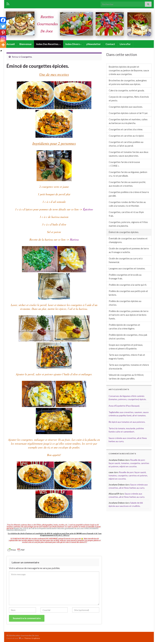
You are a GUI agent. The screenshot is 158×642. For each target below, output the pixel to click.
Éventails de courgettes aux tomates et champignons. (128, 240)
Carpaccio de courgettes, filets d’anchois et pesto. (129, 98)
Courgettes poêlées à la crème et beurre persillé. (129, 194)
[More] (3, 45)
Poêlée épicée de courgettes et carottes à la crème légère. (124, 327)
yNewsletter (93, 44)
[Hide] (1, 51)
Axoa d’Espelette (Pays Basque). (124, 405)
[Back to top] (151, 635)
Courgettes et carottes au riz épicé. (126, 135)
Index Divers (72, 44)
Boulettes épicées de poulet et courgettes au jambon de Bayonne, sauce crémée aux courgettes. (129, 70)
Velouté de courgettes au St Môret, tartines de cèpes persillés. (126, 377)
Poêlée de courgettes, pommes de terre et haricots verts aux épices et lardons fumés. (128, 315)
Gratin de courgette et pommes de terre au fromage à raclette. (129, 250)
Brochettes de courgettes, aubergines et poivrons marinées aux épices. (128, 82)
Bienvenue (25, 44)
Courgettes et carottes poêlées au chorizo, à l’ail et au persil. (126, 144)
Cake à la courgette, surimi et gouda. (126, 90)
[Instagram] (3, 39)
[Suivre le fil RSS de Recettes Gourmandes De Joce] (7, 3)
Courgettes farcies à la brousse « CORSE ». (124, 164)
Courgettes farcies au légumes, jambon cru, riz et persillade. (128, 174)
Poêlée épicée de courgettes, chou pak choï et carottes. (128, 337)
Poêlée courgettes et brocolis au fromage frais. (125, 276)
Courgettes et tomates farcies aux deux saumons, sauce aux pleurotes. (128, 154)
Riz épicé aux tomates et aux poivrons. (127, 422)
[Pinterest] (3, 32)
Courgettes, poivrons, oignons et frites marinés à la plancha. (128, 224)
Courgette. (26, 56)
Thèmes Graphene (32, 638)
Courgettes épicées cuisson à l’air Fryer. (128, 113)
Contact (110, 44)
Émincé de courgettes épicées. (124, 232)
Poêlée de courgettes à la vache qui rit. (128, 285)
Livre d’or (125, 44)
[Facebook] (3, 20)
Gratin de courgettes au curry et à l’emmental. (125, 260)
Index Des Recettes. (47, 44)
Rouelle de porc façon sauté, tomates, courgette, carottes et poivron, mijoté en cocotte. (129, 463)
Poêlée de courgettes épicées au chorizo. (125, 303)
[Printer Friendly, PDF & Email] (16, 549)
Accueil (10, 44)
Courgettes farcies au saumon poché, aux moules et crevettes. (127, 184)
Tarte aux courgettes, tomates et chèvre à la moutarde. (129, 367)
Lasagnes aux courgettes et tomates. (127, 268)
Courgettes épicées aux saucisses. (126, 106)
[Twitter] (3, 26)
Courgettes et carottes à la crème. (126, 129)
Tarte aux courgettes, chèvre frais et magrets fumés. (127, 357)
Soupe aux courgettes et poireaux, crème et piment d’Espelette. (126, 347)
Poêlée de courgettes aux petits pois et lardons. (128, 293)
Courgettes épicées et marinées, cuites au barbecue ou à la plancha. (128, 121)
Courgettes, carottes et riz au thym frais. (126, 214)
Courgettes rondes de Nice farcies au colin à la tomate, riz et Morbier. (127, 204)
